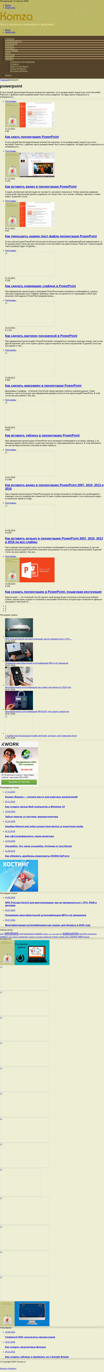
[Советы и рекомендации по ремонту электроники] (21, 1195)
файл (80, 936)
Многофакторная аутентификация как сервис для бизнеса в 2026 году (38, 687)
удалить (73, 936)
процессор (47, 937)
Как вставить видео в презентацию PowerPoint (41, 186)
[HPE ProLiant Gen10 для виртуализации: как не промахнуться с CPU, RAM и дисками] (19, 637)
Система (10, 55)
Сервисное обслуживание (22, 62)
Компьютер (11, 43)
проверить (32, 937)
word (21, 934)
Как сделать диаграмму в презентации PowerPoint (43, 385)
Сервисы (14, 64)
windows (12, 933)
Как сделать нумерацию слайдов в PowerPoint (40, 286)
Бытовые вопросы (19, 71)
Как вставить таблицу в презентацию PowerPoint (42, 435)
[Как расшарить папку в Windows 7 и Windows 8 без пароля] (24, 990)
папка (10, 937)
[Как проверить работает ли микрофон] (24, 1275)
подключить (23, 937)
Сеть (7, 53)
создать (55, 937)
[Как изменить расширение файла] (24, 964)
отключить (92, 934)
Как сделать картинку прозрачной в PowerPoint (41, 335)
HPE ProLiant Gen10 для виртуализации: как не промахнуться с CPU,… (38, 639)
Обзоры (9, 57)
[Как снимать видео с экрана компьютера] (24, 1325)
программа (39, 937)
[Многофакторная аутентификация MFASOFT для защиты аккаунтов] (19, 709)
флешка (86, 937)
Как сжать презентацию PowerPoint (32, 136)
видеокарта (29, 934)
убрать (67, 937)
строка (61, 937)
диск (50, 934)
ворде (39, 934)
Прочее (9, 59)
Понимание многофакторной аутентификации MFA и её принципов (36, 663)
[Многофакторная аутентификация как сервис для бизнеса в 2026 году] (19, 685)
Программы (11, 50)
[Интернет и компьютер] (28, 26)
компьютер (71, 933)
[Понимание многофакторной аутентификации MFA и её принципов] (19, 661)
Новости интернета (19, 66)
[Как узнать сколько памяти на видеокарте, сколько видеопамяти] (24, 1300)
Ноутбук (9, 46)
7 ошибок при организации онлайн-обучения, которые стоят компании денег (41, 736)
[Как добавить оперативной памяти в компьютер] (24, 1066)
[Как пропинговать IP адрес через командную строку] (24, 1091)
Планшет (10, 48)
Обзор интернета (18, 69)
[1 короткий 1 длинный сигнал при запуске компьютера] (24, 1224)
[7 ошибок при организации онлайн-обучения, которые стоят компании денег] (19, 733)
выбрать (45, 934)
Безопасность (13, 41)
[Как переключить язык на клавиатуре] (24, 1142)
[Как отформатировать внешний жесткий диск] (24, 1249)
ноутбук (83, 934)
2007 (2, 934)
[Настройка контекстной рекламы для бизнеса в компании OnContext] (24, 1116)
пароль (15, 937)
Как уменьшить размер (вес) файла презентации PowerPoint (51, 236)
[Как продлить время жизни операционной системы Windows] (24, 1167)
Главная (4, 80)
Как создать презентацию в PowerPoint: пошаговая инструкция (53, 591)
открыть (4, 936)
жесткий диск (57, 934)
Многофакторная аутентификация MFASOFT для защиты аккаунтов (37, 711)
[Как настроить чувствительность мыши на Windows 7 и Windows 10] (24, 1015)
